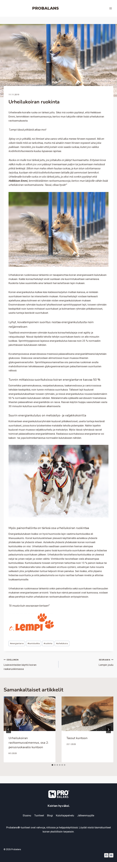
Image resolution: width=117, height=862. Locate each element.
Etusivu (27, 815)
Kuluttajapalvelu (65, 815)
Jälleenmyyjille (85, 815)
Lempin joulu (106, 662)
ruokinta (48, 643)
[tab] (52, 765)
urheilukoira (62, 643)
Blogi (50, 815)
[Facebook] (106, 855)
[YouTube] (111, 855)
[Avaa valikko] (110, 8)
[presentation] (29, 713)
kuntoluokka (33, 643)
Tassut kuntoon (76, 738)
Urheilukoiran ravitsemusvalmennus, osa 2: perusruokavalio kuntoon (28, 742)
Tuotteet (39, 815)
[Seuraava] (108, 729)
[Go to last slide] (8, 729)
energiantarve (17, 643)
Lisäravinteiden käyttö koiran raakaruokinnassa (20, 664)
